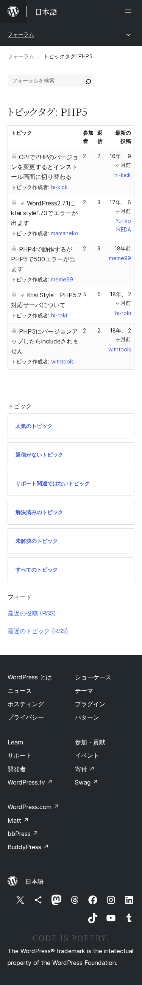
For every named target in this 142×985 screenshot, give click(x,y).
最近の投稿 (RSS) (32, 613)
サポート (20, 755)
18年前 (122, 248)
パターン (87, 717)
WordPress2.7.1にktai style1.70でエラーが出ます (44, 213)
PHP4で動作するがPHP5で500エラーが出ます (43, 259)
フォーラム (21, 34)
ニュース (20, 690)
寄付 (85, 769)
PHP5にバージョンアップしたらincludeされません (45, 341)
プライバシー (26, 717)
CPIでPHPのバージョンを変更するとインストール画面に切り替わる (44, 166)
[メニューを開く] (130, 11)
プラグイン (90, 704)
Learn (15, 742)
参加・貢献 (90, 742)
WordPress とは (30, 677)
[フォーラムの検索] (88, 81)
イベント (87, 755)
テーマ (84, 690)
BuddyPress (28, 847)
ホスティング (26, 704)
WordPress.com (33, 807)
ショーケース (93, 677)
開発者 (17, 769)
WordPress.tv (30, 782)
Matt (18, 820)
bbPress (23, 833)
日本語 (34, 881)
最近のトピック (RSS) (38, 631)
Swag (86, 782)
